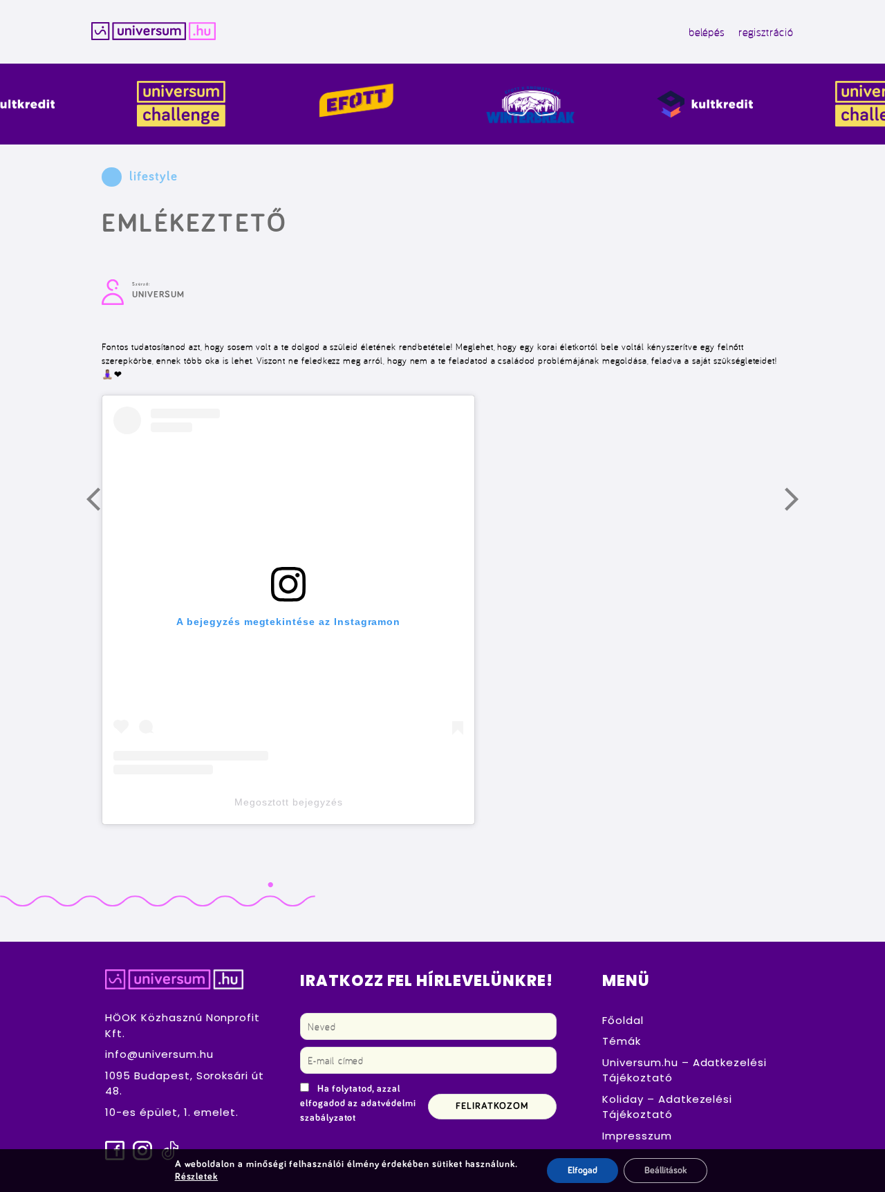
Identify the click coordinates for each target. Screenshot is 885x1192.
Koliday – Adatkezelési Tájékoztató (667, 1107)
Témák (621, 1041)
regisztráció (765, 32)
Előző (101, 502)
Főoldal (623, 1020)
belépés (707, 32)
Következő (800, 502)
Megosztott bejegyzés (288, 802)
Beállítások (665, 1170)
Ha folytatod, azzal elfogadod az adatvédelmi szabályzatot (358, 1103)
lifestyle (153, 176)
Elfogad (582, 1170)
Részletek (196, 1177)
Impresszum (637, 1135)
